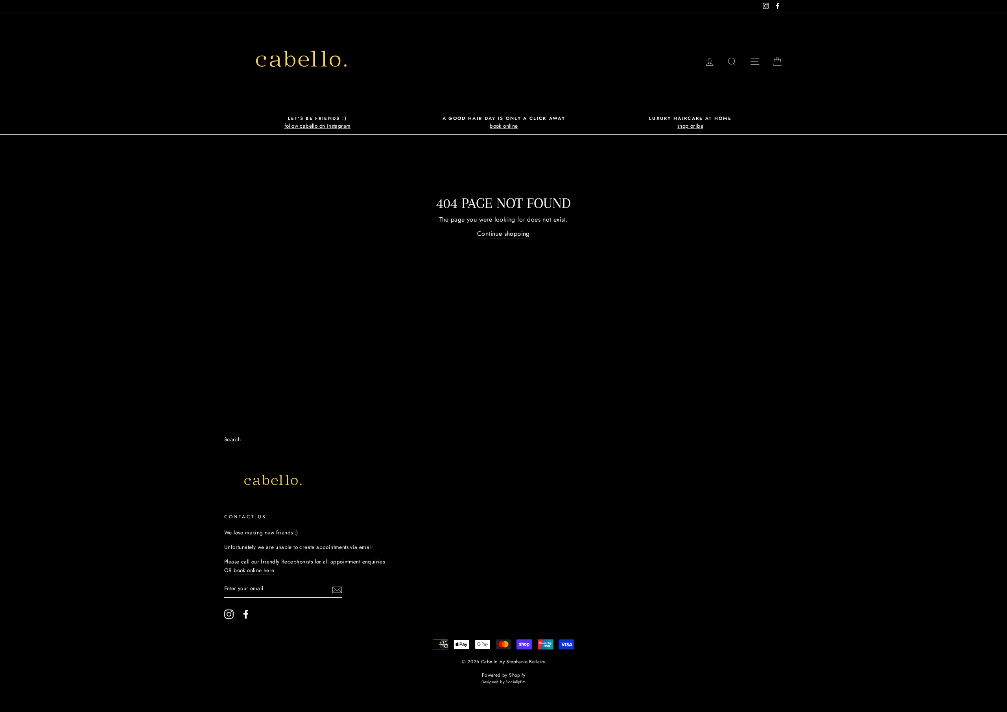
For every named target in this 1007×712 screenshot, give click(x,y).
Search (232, 439)
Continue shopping (503, 233)
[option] (317, 122)
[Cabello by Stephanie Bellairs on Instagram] (229, 614)
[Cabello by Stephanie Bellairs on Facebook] (246, 614)
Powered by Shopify (503, 675)
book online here (254, 570)
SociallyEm (515, 682)
